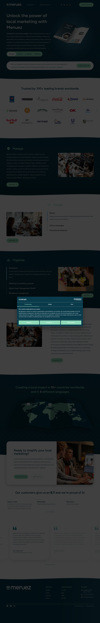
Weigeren (29, 322)
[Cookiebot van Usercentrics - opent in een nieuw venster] (75, 299)
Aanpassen (49, 322)
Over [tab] (72, 304)
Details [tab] (50, 304)
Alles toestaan (71, 322)
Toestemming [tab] (28, 304)
